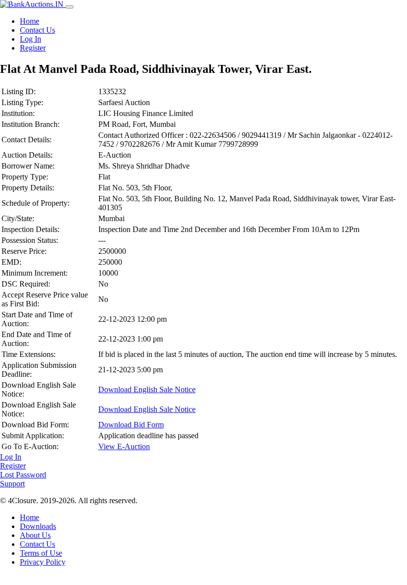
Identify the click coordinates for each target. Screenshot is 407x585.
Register (33, 48)
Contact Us (37, 30)
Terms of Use (41, 553)
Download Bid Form (131, 424)
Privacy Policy (43, 562)
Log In (30, 39)
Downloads (38, 526)
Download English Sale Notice (147, 389)
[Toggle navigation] (69, 6)
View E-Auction (124, 446)
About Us (35, 535)
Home (29, 21)
